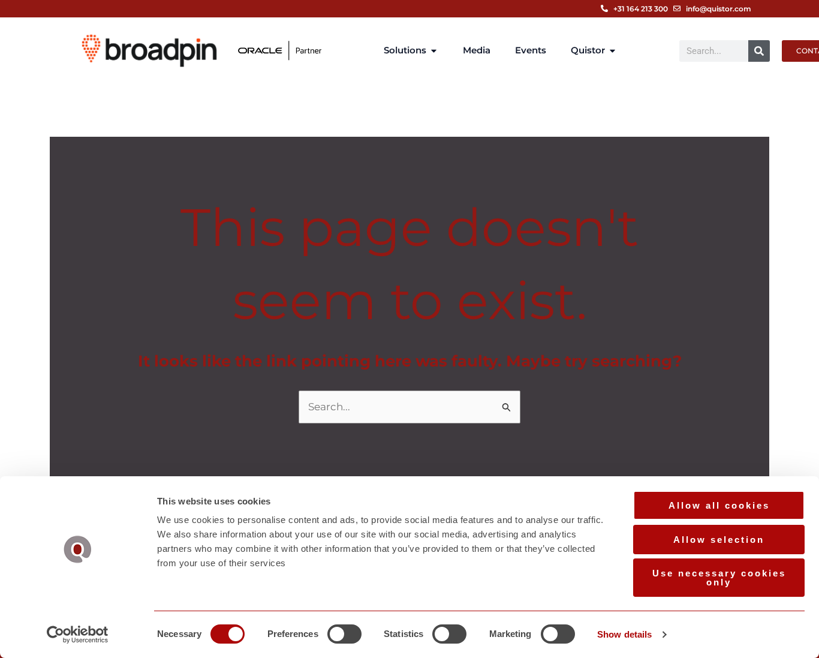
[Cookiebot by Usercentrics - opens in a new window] (77, 635)
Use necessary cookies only (719, 577)
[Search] (759, 51)
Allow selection (718, 539)
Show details (624, 634)
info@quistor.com (718, 8)
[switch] (344, 634)
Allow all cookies (719, 505)
